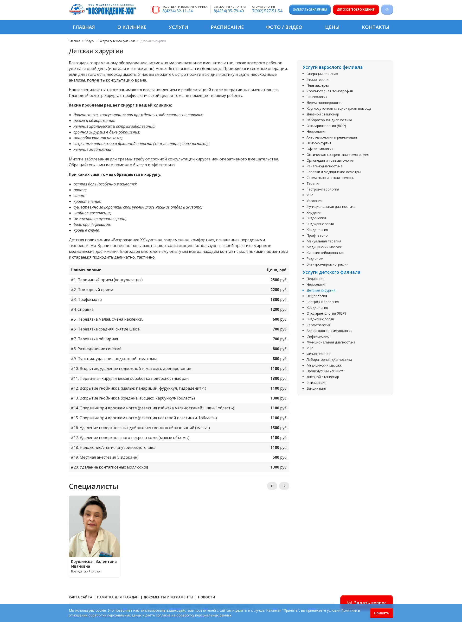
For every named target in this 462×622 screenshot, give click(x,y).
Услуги (178, 27)
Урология (314, 200)
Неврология (316, 131)
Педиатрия (315, 278)
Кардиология (317, 229)
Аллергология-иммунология (330, 330)
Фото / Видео (284, 27)
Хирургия (314, 212)
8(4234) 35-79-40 (229, 10)
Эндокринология (320, 224)
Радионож (315, 258)
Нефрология (317, 296)
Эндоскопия (316, 218)
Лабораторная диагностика (329, 120)
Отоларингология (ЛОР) (326, 125)
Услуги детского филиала (117, 41)
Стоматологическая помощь (330, 177)
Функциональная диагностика (331, 206)
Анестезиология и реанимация (332, 137)
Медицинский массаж (324, 247)
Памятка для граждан (118, 597)
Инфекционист (319, 336)
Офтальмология (320, 148)
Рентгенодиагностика (324, 166)
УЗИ (310, 195)
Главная (84, 27)
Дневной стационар (323, 114)
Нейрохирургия (319, 143)
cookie (101, 610)
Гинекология (317, 97)
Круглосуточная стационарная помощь (339, 108)
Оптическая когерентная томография (338, 154)
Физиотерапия (318, 79)
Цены (332, 27)
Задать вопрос (370, 603)
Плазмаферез (318, 85)
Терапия (313, 183)
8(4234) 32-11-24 (177, 10)
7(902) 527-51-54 (267, 10)
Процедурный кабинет (325, 371)
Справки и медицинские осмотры (334, 172)
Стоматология (319, 325)
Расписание (227, 27)
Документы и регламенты (168, 597)
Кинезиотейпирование (325, 252)
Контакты (375, 27)
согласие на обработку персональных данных (193, 615)
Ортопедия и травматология (330, 160)
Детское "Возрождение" (356, 9)
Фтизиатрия (316, 382)
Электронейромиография (327, 264)
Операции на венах (322, 73)
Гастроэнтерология (323, 189)
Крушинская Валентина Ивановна (94, 564)
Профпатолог (318, 235)
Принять (381, 613)
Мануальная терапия (324, 241)
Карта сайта (81, 597)
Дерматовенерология (324, 102)
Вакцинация (316, 388)
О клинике (131, 27)
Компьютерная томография (330, 91)
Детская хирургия (321, 290)
